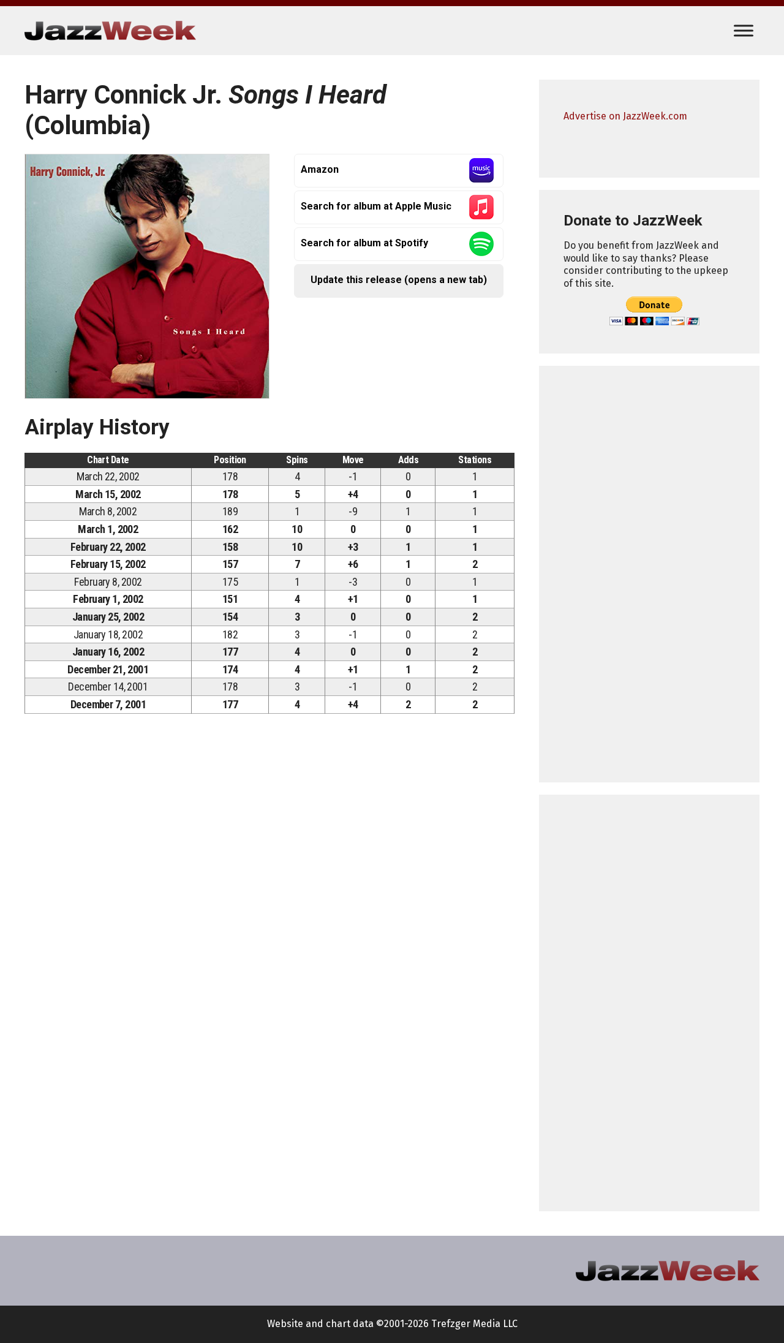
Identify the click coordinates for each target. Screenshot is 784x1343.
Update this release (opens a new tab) (399, 280)
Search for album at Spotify (364, 243)
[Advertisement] (649, 574)
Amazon (320, 169)
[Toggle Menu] (743, 30)
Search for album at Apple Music (376, 206)
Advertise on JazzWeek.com (625, 116)
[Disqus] (269, 894)
